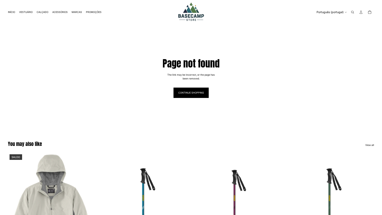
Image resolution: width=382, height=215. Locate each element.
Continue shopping (191, 92)
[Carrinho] (369, 12)
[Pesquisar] (352, 12)
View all (369, 145)
